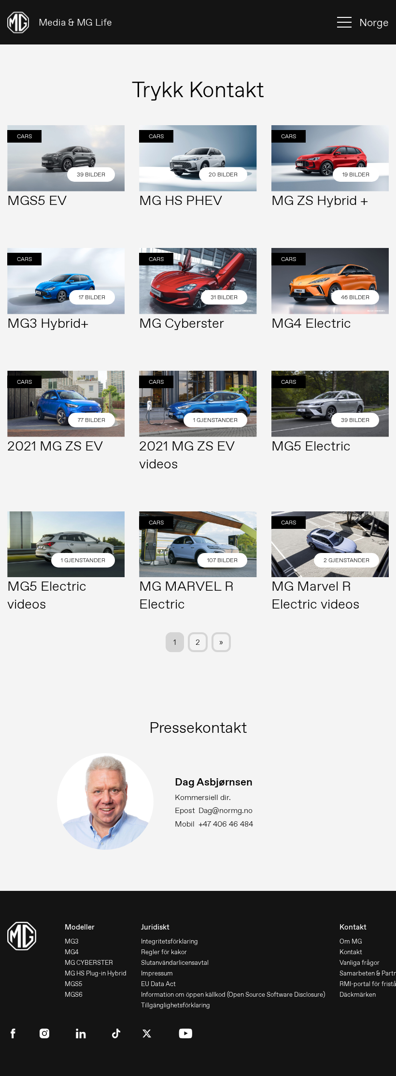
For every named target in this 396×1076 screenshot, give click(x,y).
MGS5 (73, 984)
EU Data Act (158, 984)
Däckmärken (357, 994)
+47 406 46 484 (225, 824)
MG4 (72, 952)
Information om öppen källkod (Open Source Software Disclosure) (233, 994)
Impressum (157, 973)
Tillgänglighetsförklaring (175, 1005)
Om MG (350, 941)
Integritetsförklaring (169, 941)
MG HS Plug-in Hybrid (96, 973)
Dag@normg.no (225, 810)
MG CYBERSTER (89, 963)
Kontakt (350, 952)
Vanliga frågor (359, 963)
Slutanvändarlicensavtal (175, 963)
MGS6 (74, 994)
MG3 (71, 941)
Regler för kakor (164, 952)
